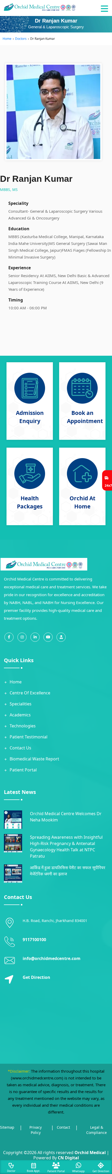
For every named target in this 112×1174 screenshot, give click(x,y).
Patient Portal (23, 770)
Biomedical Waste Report (34, 759)
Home (7, 38)
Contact (63, 1127)
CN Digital (68, 1158)
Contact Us (20, 748)
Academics (20, 715)
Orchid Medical (90, 1152)
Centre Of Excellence (30, 693)
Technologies (23, 726)
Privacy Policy (35, 1130)
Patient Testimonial (28, 737)
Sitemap (7, 1127)
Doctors (21, 38)
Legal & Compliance (96, 1130)
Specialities (21, 704)
